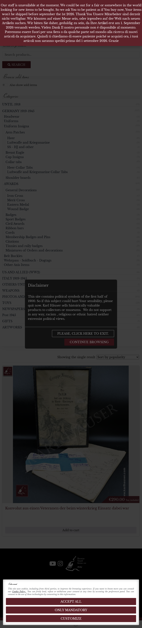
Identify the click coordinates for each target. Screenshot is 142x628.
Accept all (71, 601)
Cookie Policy (19, 591)
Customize (71, 618)
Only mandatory (71, 610)
